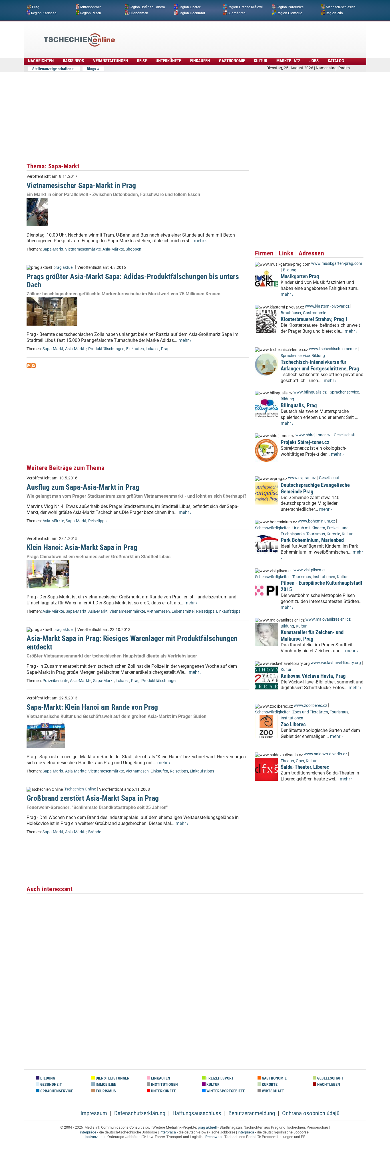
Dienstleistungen (112, 1078)
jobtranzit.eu (94, 1137)
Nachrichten (41, 60)
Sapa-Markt (53, 249)
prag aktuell (63, 267)
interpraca (246, 1132)
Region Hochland (191, 13)
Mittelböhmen (91, 7)
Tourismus (315, 534)
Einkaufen (200, 60)
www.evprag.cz (302, 477)
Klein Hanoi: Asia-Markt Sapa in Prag (82, 547)
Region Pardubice (289, 7)
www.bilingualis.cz (310, 392)
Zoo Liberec (293, 724)
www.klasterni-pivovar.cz (327, 306)
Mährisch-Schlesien (340, 7)
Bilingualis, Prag (299, 405)
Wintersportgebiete (225, 1091)
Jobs (314, 60)
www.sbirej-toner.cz (313, 435)
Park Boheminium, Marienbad (312, 540)
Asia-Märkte (113, 249)
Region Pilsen (90, 13)
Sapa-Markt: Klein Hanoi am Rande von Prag (92, 707)
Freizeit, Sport (220, 1078)
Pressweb (213, 1137)
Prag (35, 7)
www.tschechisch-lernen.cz (333, 348)
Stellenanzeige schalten (51, 68)
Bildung (289, 270)
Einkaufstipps (228, 611)
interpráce (88, 1132)
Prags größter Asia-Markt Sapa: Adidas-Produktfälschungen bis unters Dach (133, 280)
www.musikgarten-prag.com (336, 263)
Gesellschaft (345, 435)
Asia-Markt (98, 611)
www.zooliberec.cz (310, 705)
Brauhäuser (291, 312)
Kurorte (333, 534)
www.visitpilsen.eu (310, 570)
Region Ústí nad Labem (147, 7)
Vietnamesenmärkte (83, 249)
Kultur (260, 60)
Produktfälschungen (106, 348)
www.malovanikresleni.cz (328, 619)
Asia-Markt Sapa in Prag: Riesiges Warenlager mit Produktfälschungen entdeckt (132, 642)
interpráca (168, 1132)
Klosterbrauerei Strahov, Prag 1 (314, 319)
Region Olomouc (289, 13)
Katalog (336, 60)
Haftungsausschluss (196, 1113)
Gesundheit (50, 1084)
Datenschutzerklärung (139, 1113)
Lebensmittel (183, 611)
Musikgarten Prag (300, 276)
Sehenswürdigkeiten (273, 528)
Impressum (94, 1113)
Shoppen (133, 249)
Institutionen (324, 576)
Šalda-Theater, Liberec (305, 767)
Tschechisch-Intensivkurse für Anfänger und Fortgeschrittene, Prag (320, 365)
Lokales (152, 348)
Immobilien (105, 1084)
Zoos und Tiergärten (310, 712)
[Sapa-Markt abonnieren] (29, 366)
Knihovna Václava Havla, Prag (313, 676)
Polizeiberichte (55, 680)
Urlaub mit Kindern (308, 528)
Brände (94, 832)
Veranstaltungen (110, 60)
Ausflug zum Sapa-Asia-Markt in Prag (83, 487)
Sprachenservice (295, 355)
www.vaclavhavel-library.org (336, 662)
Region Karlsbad (44, 13)
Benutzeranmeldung (251, 1113)
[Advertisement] (210, 35)
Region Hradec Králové (245, 7)
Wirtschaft (272, 1091)
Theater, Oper (292, 760)
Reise (142, 60)
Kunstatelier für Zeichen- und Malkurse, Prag (312, 635)
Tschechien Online (80, 789)
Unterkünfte (168, 60)
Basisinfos (73, 60)
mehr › (200, 240)
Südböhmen (138, 13)
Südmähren (237, 13)
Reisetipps (97, 521)
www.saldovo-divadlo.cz (325, 754)
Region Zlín (334, 13)
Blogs (91, 68)
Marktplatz (288, 60)
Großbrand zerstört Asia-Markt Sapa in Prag (93, 798)
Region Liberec (189, 7)
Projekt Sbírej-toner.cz (305, 442)
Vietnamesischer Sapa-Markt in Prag (81, 185)
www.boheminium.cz (316, 521)
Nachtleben (328, 1084)
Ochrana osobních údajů (310, 1113)
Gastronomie (232, 60)
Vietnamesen (158, 611)
